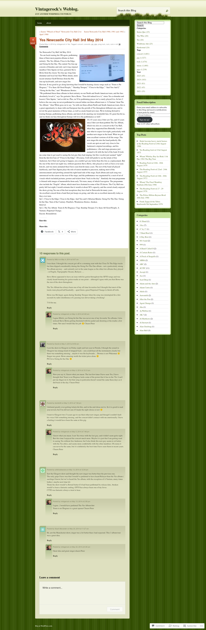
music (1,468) (142, 65)
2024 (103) (141, 79)
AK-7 (142, 314)
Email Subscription (146, 102)
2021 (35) (141, 91)
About (48, 23)
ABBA (142, 260)
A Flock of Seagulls (148, 256)
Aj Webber (144, 310)
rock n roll (114, 44)
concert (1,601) (143, 53)
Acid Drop (144, 279)
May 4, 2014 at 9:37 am (70, 259)
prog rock (101, 44)
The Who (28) (142, 35)
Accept (142, 272)
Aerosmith (144, 295)
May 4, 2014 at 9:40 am (80, 314)
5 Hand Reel (145, 233)
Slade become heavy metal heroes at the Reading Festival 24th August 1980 (152, 143)
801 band (143, 240)
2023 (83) (141, 83)
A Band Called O (147, 248)
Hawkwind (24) (143, 47)
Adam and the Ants (147, 283)
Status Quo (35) (143, 32)
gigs (95, 44)
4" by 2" (143, 229)
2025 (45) (141, 75)
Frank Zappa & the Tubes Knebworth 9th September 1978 (150, 202)
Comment (115, 609)
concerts (87, 44)
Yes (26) (140, 39)
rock (107, 44)
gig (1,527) (141, 57)
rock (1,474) (142, 61)
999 (141, 244)
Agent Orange (145, 303)
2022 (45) (141, 87)
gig (92, 44)
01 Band (143, 221)
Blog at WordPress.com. (43, 626)
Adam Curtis (145, 287)
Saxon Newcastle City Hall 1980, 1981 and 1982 (104, 31)
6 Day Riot (144, 237)
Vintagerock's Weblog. (57, 8)
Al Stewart (144, 322)
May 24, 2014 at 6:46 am (81, 547)
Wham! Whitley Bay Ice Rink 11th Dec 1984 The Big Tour (152, 157)
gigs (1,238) (142, 69)
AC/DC (143, 268)
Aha (141, 307)
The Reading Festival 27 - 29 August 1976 (150, 189)
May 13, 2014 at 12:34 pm (78, 469)
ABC (142, 264)
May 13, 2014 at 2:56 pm (81, 501)
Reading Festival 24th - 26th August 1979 (150, 164)
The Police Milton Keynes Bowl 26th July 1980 (151, 196)
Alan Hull (144, 330)
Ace (141, 275)
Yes (68, 44)
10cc (142, 225)
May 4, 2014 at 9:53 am (70, 344)
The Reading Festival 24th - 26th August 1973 (152, 177)
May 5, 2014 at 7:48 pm (80, 431)
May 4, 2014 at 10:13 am (81, 370)
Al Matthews (145, 318)
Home (39, 23)
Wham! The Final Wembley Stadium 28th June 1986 (149, 183)
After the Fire (145, 299)
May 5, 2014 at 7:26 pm (72, 403)
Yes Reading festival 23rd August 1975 (152, 151)
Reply (49, 307)
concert (80, 44)
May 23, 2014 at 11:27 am (79, 528)
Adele (142, 291)
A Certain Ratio (146, 252)
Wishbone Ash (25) (145, 43)
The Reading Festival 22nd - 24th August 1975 (152, 170)
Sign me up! (144, 119)
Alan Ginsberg (145, 326)
